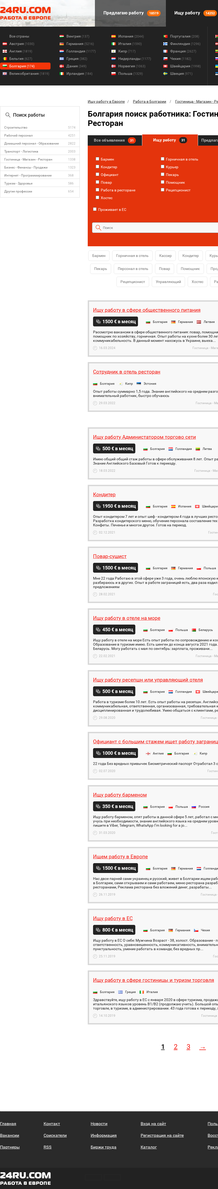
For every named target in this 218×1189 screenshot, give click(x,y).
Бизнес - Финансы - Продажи (26, 167)
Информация (104, 1135)
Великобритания (29, 73)
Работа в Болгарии (149, 101)
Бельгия (20, 58)
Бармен (107, 159)
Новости (99, 1123)
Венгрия (77, 36)
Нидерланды (134, 58)
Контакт (52, 1123)
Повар (106, 182)
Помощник (175, 182)
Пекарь (172, 175)
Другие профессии (18, 191)
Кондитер (108, 167)
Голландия (81, 51)
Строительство (15, 127)
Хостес (106, 198)
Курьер (171, 167)
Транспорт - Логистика (21, 151)
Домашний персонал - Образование (31, 143)
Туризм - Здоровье (18, 183)
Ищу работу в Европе (106, 101)
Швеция (181, 73)
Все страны (19, 36)
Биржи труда (103, 1147)
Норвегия (131, 66)
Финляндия (185, 44)
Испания (131, 36)
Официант (109, 175)
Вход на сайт (153, 1123)
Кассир (165, 255)
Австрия (21, 44)
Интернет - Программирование (28, 175)
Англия (20, 51)
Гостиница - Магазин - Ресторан (28, 159)
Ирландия (79, 73)
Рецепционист (178, 190)
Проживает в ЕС (111, 209)
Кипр (127, 51)
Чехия (180, 58)
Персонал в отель (133, 268)
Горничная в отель (181, 159)
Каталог (149, 1147)
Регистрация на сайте (162, 1135)
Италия (130, 44)
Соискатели (55, 1135)
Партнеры (10, 1147)
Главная (8, 1123)
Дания (76, 66)
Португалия (184, 36)
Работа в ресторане (117, 190)
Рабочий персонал (18, 135)
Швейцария (185, 66)
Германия (80, 44)
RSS (48, 1147)
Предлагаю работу (130, 12)
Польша (130, 73)
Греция (76, 58)
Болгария (22, 66)
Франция (183, 51)
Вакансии (9, 1135)
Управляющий (168, 282)
